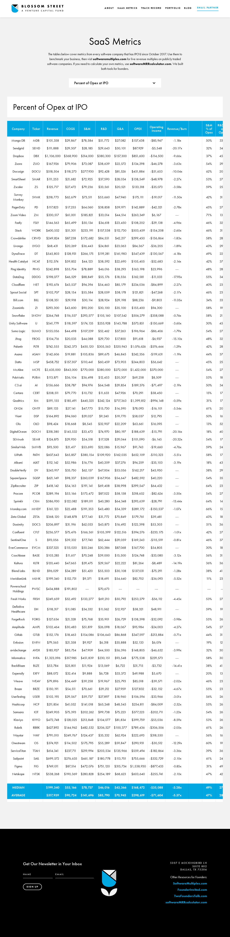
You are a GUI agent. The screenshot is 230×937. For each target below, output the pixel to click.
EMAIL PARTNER (207, 7)
